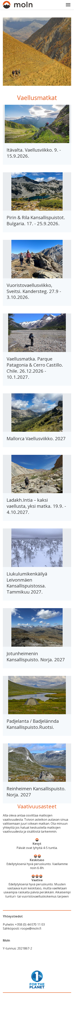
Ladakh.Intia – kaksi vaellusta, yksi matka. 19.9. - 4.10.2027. (36, 506)
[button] (68, 5)
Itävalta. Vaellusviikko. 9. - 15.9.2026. (34, 153)
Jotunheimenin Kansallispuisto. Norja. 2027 (36, 656)
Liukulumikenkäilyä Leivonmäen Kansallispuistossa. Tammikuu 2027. (27, 583)
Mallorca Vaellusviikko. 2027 (36, 438)
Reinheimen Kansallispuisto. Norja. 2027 (36, 791)
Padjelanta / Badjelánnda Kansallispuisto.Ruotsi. (33, 724)
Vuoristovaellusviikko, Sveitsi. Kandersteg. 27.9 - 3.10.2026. (34, 291)
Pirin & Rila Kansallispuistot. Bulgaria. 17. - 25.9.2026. (36, 220)
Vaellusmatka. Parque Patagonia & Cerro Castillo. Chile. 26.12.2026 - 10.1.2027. (35, 368)
